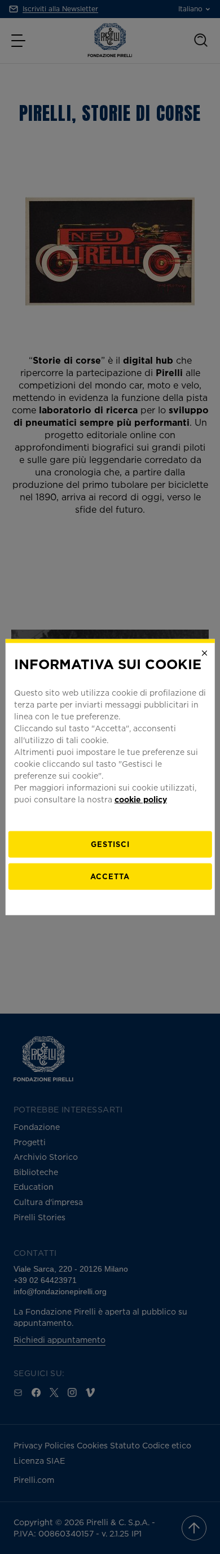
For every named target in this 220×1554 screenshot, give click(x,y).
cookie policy (141, 799)
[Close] (204, 653)
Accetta (110, 876)
